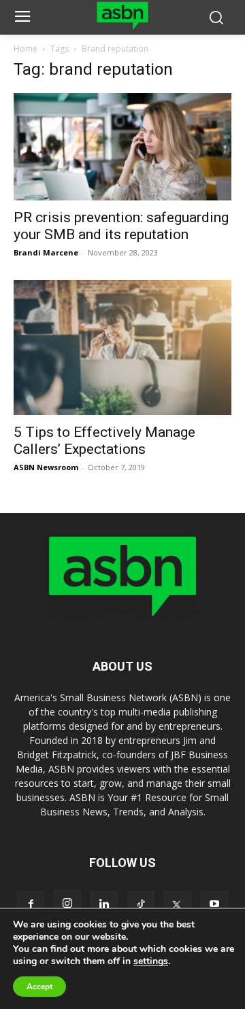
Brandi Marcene (46, 252)
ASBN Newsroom (46, 467)
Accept (39, 986)
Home (25, 48)
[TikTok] (140, 904)
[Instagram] (67, 903)
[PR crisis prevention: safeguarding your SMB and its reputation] (122, 146)
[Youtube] (214, 904)
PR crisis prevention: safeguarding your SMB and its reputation (121, 226)
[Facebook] (30, 904)
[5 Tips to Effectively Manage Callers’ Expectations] (122, 347)
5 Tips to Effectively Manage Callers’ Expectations (104, 440)
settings (150, 961)
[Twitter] (177, 904)
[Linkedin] (104, 904)
